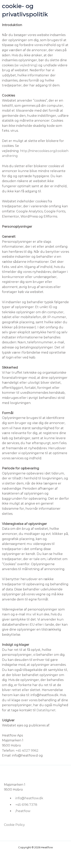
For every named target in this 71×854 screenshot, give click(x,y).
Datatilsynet (46, 710)
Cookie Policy (14, 825)
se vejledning (25, 65)
